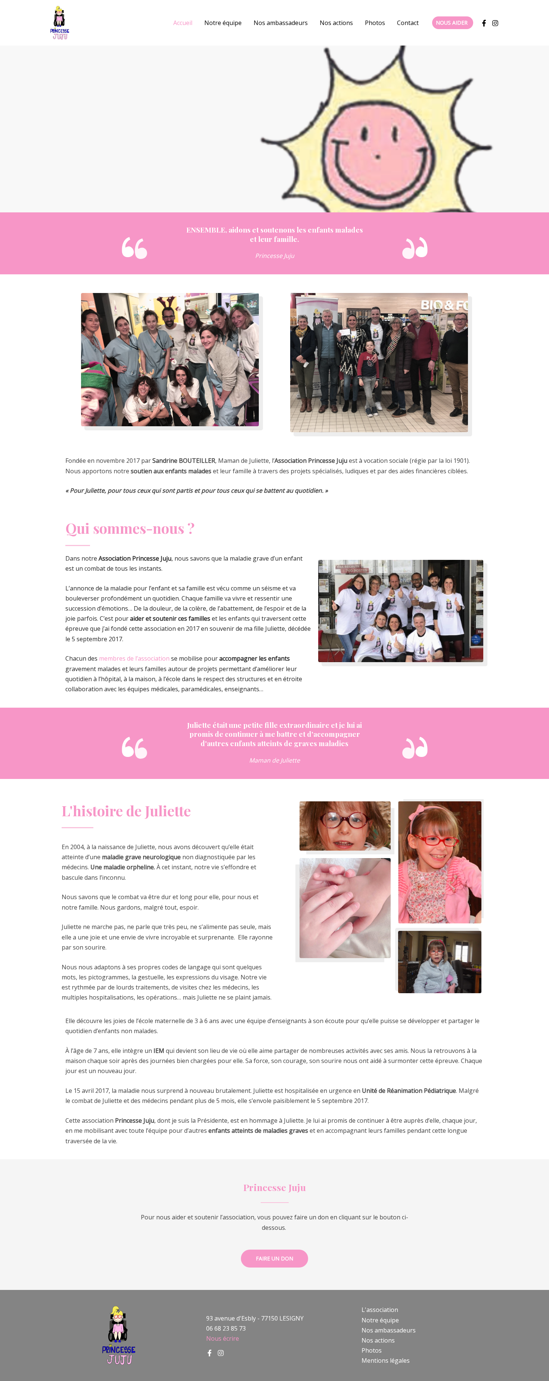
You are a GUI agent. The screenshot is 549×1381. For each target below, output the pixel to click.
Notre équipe (223, 23)
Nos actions (336, 23)
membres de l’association (134, 658)
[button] (452, 22)
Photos (375, 23)
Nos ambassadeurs (281, 23)
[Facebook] (484, 23)
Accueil (182, 23)
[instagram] (495, 23)
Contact (408, 23)
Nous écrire (222, 1338)
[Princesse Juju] (59, 22)
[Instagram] (220, 1353)
